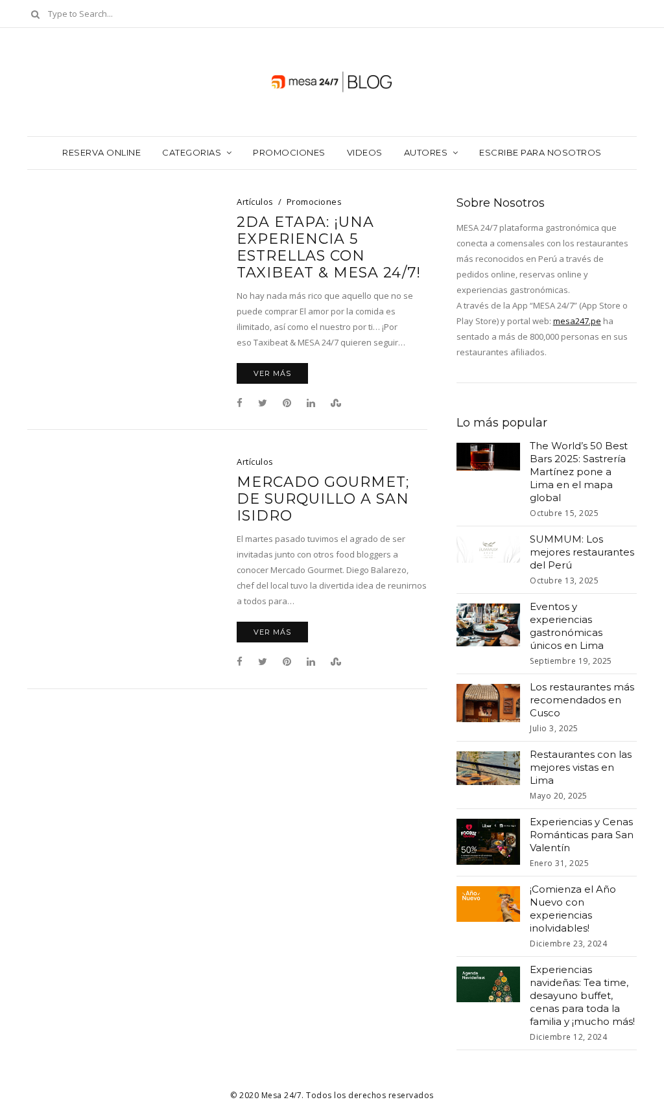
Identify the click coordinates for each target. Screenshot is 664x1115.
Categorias (191, 152)
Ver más (272, 373)
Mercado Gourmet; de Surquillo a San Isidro (323, 499)
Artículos (255, 201)
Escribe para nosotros (540, 152)
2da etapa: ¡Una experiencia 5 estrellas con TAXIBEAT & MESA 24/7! (329, 247)
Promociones (289, 152)
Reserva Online (101, 152)
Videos (365, 152)
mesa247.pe (577, 321)
